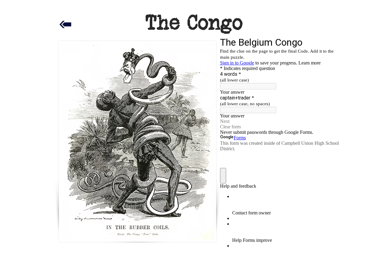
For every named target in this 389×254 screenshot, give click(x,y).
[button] (192, 119)
